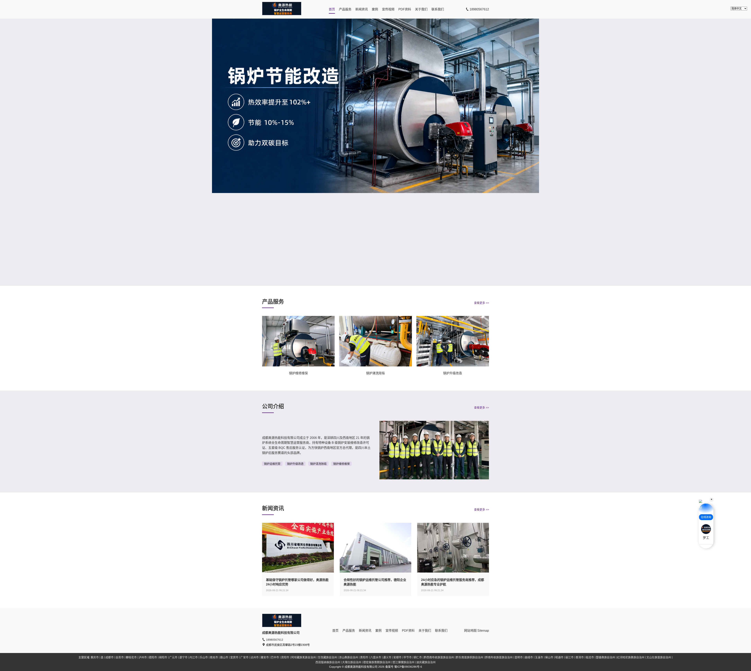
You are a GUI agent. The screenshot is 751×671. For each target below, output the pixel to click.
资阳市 (285, 657)
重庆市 (95, 657)
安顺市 (397, 657)
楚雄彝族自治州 (605, 657)
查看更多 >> (481, 302)
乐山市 (204, 657)
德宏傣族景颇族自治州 (377, 662)
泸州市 (143, 657)
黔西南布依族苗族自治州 (439, 657)
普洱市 (580, 657)
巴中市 (275, 657)
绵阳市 (163, 657)
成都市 (109, 657)
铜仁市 (418, 657)
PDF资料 (404, 9)
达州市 (255, 657)
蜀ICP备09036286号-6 (408, 666)
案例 (375, 9)
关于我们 (421, 9)
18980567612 (479, 9)
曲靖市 (529, 657)
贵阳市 (364, 657)
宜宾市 (234, 657)
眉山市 (224, 657)
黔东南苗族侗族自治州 (469, 657)
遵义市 (387, 657)
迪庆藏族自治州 (426, 662)
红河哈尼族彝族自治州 (630, 657)
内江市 (194, 657)
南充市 (214, 657)
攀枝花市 (131, 657)
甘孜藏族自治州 (327, 657)
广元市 (173, 657)
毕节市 (407, 657)
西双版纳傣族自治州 (327, 662)
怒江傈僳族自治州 (403, 662)
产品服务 (345, 9)
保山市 (549, 657)
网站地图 (470, 630)
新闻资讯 (361, 9)
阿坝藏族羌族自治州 (303, 657)
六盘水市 (375, 657)
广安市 (244, 657)
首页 (332, 9)
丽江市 (569, 657)
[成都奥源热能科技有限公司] (281, 14)
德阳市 (153, 657)
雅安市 (265, 657)
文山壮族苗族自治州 (658, 657)
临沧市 (590, 657)
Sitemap (483, 630)
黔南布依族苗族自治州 (499, 657)
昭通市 (559, 657)
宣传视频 (388, 9)
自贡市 (120, 657)
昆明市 (519, 657)
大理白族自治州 (351, 662)
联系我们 (437, 9)
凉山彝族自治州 (348, 657)
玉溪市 (539, 657)
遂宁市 (183, 657)
